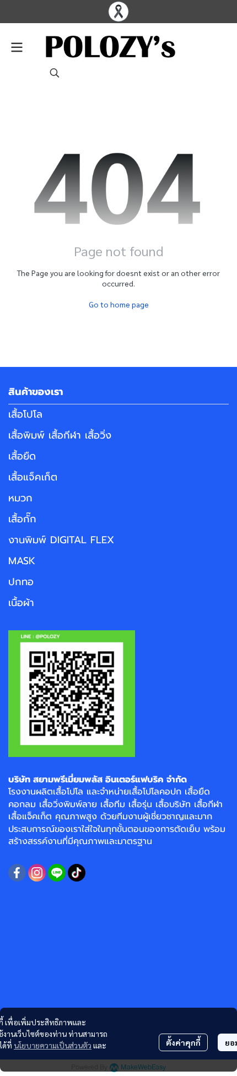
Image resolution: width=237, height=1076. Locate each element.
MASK (21, 561)
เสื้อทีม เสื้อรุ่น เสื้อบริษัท (145, 804)
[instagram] (37, 873)
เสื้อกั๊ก (22, 519)
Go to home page (119, 304)
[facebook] (17, 873)
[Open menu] (17, 47)
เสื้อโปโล (25, 414)
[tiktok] (76, 873)
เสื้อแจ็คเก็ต (32, 477)
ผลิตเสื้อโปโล (59, 791)
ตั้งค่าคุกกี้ (183, 1042)
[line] (57, 873)
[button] (54, 72)
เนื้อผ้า (21, 602)
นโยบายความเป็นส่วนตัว (52, 1045)
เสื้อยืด (22, 456)
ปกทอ (21, 582)
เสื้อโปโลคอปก (155, 791)
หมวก (20, 498)
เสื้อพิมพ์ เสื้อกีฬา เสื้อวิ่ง (59, 435)
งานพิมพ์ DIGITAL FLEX (61, 540)
